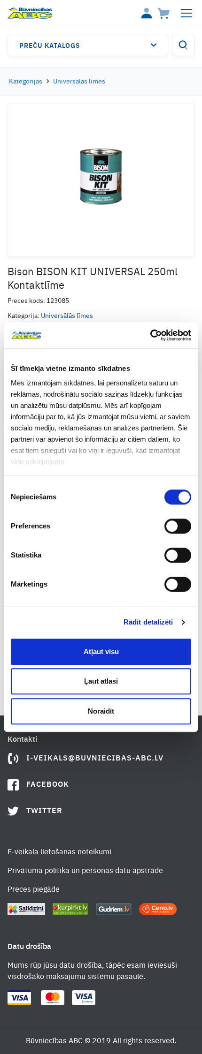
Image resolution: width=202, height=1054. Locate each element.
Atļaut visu (101, 651)
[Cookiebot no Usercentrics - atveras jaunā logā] (150, 335)
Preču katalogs (49, 46)
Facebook (47, 785)
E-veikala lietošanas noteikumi (59, 852)
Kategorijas (25, 81)
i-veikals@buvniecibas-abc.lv (94, 758)
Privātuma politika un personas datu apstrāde (85, 871)
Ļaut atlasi (101, 681)
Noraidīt (101, 711)
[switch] (177, 526)
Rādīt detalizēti (148, 622)
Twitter (44, 811)
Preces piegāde (34, 890)
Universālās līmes (79, 81)
